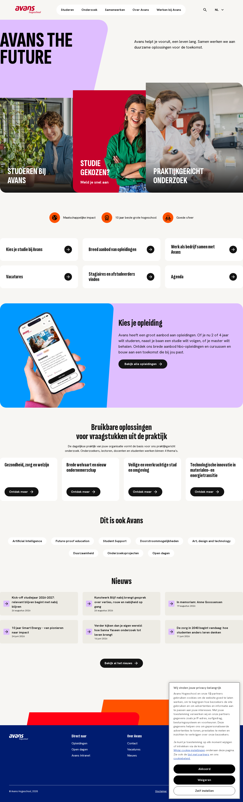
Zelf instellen (204, 791)
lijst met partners (198, 754)
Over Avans (141, 10)
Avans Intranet (81, 755)
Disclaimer (161, 791)
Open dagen (80, 749)
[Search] (205, 10)
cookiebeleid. (182, 758)
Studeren (67, 10)
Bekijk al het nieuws (118, 663)
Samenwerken (115, 10)
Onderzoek (89, 10)
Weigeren (204, 780)
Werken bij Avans (169, 10)
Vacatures (133, 749)
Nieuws (132, 755)
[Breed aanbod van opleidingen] (150, 249)
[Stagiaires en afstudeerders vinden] (150, 277)
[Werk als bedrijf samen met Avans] (233, 249)
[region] (204, 740)
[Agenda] (233, 277)
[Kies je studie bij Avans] (68, 249)
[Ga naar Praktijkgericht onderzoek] (230, 94)
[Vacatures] (68, 277)
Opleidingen (79, 743)
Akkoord (204, 769)
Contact (132, 743)
